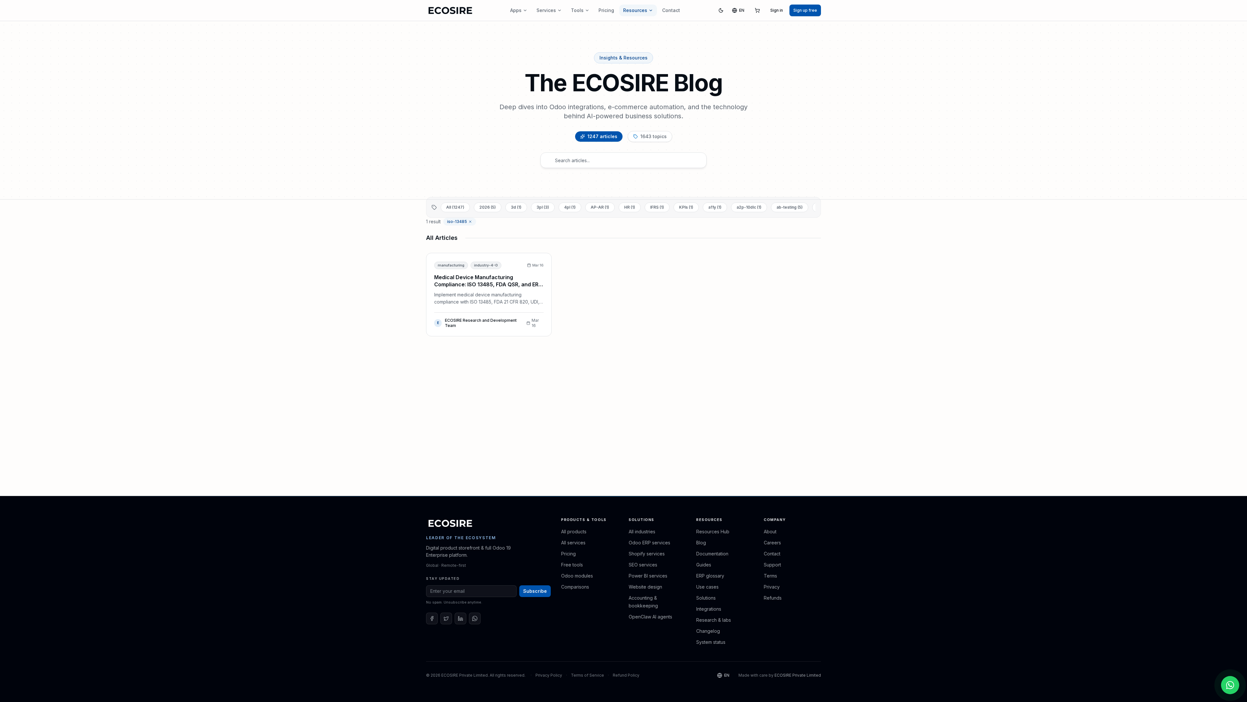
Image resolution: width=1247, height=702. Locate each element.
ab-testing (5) (789, 207)
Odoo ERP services (649, 542)
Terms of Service (587, 675)
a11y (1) (715, 207)
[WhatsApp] (475, 618)
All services (573, 542)
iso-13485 (457, 221)
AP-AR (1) (600, 207)
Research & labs (713, 620)
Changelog (708, 631)
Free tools (572, 564)
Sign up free (805, 10)
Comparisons (575, 587)
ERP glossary (710, 575)
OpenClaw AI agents (650, 616)
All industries (642, 531)
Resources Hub (712, 531)
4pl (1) (570, 207)
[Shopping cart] (757, 10)
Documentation (712, 553)
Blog (701, 542)
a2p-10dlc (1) (749, 207)
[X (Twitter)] (446, 618)
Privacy (772, 587)
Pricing (606, 10)
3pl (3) (542, 207)
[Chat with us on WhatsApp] (1230, 685)
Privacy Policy (548, 675)
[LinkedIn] (460, 618)
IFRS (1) (657, 207)
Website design (645, 587)
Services (546, 10)
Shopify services (647, 553)
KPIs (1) (686, 207)
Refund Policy (626, 675)
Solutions (706, 598)
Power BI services (648, 575)
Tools (577, 10)
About (770, 531)
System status (710, 642)
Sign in (776, 10)
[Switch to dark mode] (721, 10)
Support (772, 564)
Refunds (773, 598)
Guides (703, 564)
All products (573, 531)
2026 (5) (487, 207)
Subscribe (535, 591)
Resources (635, 10)
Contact (671, 10)
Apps (516, 10)
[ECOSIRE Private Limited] (450, 523)
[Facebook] (432, 618)
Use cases (707, 587)
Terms (770, 575)
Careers (772, 542)
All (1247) (455, 207)
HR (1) (629, 207)
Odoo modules (577, 575)
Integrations (708, 609)
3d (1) (516, 207)
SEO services (643, 564)
